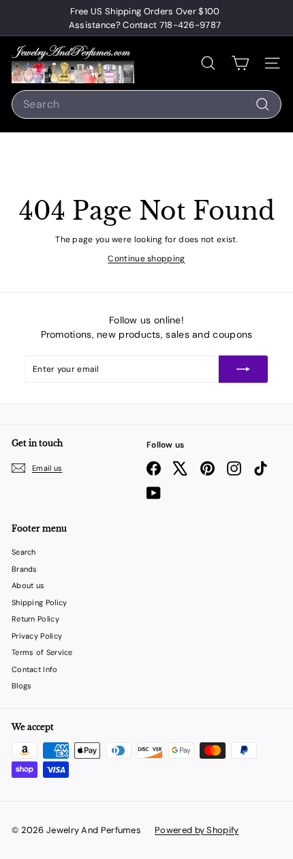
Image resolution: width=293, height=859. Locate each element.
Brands (24, 569)
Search (24, 552)
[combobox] (146, 104)
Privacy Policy (37, 636)
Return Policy (35, 619)
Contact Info (35, 669)
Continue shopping (146, 258)
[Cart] (240, 63)
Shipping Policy (39, 602)
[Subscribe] (243, 369)
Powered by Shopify (196, 830)
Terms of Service (42, 652)
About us (28, 585)
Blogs (22, 685)
